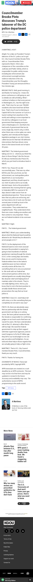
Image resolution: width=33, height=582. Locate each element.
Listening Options (9, 554)
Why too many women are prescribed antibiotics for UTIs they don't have (9, 489)
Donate (27, 3)
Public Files (7, 547)
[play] (3, 580)
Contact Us (7, 562)
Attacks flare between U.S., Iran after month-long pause (9, 451)
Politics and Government (21, 481)
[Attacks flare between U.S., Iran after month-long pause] (10, 437)
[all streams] (30, 579)
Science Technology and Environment (23, 444)
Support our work (9, 558)
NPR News (11, 388)
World (5, 444)
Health (5, 481)
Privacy (6, 551)
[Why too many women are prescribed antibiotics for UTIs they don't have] (10, 473)
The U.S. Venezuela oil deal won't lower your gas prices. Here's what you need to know (23, 492)
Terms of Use (7, 539)
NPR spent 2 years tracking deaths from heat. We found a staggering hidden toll (23, 455)
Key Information (8, 543)
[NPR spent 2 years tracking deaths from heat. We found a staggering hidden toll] (24, 437)
